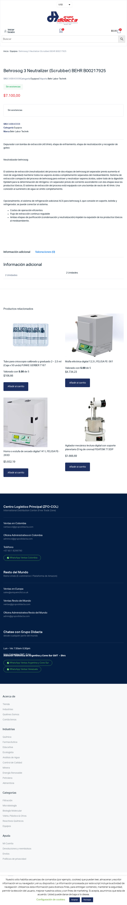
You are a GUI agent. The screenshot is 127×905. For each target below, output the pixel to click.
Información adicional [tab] (16, 252)
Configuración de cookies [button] (50, 899)
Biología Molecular (12, 811)
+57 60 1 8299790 (12, 551)
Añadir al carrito (16, 386)
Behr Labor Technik (57, 79)
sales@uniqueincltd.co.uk (15, 592)
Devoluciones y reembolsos (17, 849)
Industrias (8, 709)
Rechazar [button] (87, 900)
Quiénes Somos (11, 714)
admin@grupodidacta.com (16, 616)
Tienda (6, 704)
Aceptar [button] (74, 900)
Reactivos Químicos (13, 821)
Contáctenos (9, 720)
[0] (61, 31)
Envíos (6, 854)
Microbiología (10, 806)
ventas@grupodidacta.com (16, 604)
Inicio (5, 51)
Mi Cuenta (8, 843)
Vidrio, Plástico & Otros (14, 816)
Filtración (7, 800)
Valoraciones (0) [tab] (45, 252)
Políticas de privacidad (14, 859)
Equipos (13, 51)
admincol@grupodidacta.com (18, 539)
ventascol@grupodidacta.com (18, 527)
